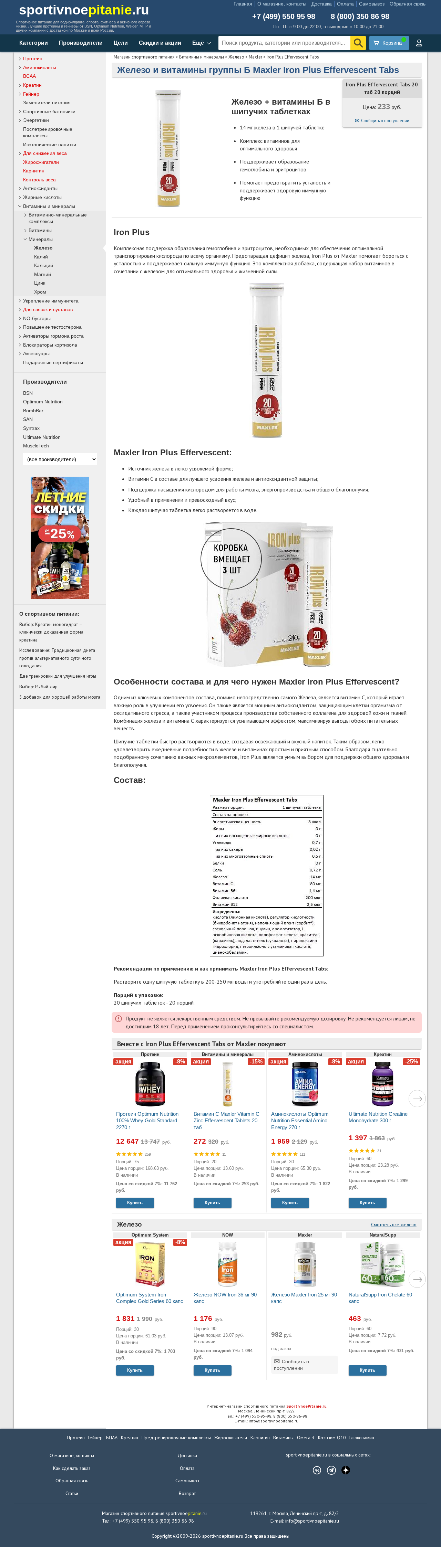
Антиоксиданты (40, 188)
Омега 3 (306, 1437)
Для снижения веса (45, 153)
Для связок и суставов (48, 309)
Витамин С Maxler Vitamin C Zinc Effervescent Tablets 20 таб (226, 1120)
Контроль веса (39, 179)
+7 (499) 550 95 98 (283, 16)
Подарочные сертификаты (53, 362)
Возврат (187, 1493)
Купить (135, 1202)
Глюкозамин (361, 1437)
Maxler (255, 57)
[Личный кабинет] (419, 43)
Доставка (321, 4)
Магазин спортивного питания (144, 57)
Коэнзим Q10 (332, 1437)
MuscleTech (36, 445)
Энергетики (36, 120)
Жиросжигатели (41, 162)
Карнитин (33, 170)
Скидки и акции (160, 43)
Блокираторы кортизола (50, 345)
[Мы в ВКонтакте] (313, 1470)
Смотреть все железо (394, 1224)
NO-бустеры (37, 318)
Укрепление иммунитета (51, 301)
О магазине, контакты (281, 4)
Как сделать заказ (72, 1468)
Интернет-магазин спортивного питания (267, 1406)
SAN (28, 419)
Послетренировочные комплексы (47, 132)
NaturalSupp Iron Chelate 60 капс (380, 1298)
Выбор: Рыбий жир (38, 687)
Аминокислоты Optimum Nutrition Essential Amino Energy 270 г (300, 1120)
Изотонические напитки (49, 144)
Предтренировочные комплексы (176, 1437)
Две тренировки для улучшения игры (57, 676)
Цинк (39, 283)
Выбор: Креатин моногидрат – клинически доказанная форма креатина (51, 632)
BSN (28, 393)
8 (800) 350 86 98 (360, 16)
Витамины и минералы (201, 57)
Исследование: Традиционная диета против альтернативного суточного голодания (57, 658)
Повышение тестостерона (52, 327)
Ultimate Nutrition (42, 437)
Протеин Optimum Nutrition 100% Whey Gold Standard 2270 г (147, 1120)
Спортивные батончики (49, 111)
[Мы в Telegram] (328, 1470)
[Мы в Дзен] (342, 1470)
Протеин (32, 58)
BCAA (29, 76)
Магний (42, 274)
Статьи (71, 1493)
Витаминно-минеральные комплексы (58, 218)
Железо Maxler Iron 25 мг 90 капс (304, 1298)
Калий (41, 256)
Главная (243, 4)
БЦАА (111, 1437)
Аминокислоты (39, 67)
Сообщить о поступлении (385, 120)
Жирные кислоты (42, 197)
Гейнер (31, 94)
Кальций (43, 265)
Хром (40, 292)
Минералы (41, 239)
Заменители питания (47, 102)
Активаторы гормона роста (53, 336)
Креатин (32, 85)
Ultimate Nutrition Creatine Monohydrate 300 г (378, 1117)
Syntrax (31, 428)
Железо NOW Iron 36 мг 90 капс (225, 1298)
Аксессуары (36, 353)
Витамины (40, 230)
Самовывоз (371, 4)
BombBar (33, 410)
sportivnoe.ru (84, 9)
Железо (236, 57)
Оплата (345, 4)
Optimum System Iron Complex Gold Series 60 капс (149, 1298)
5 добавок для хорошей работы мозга (59, 697)
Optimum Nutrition (43, 401)
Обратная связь (407, 4)
